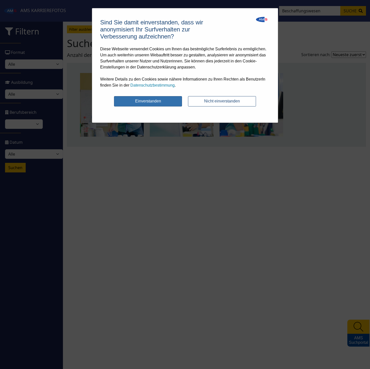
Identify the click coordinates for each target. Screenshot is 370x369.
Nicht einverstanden (222, 101)
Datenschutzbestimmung (152, 85)
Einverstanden (148, 101)
